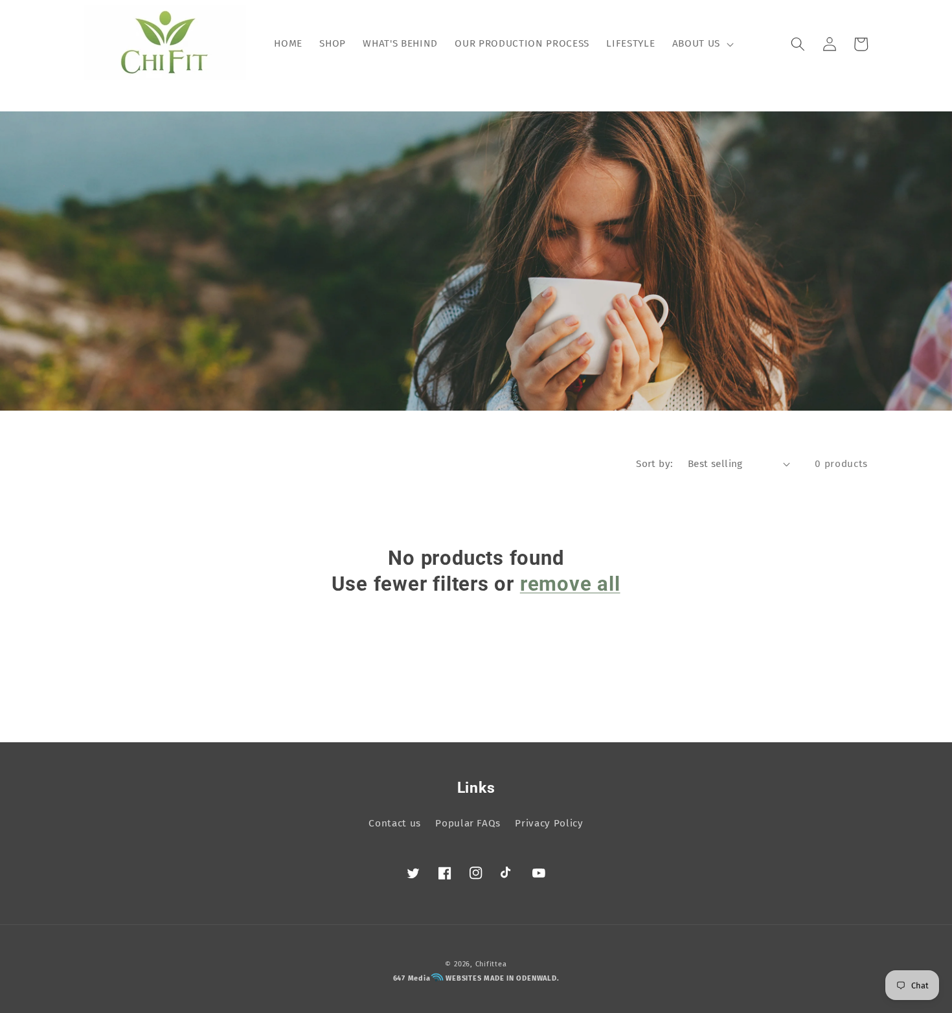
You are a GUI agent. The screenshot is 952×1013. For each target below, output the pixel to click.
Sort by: (655, 464)
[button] (701, 44)
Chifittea (491, 964)
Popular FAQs (468, 823)
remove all (570, 584)
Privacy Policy (549, 823)
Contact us (394, 823)
